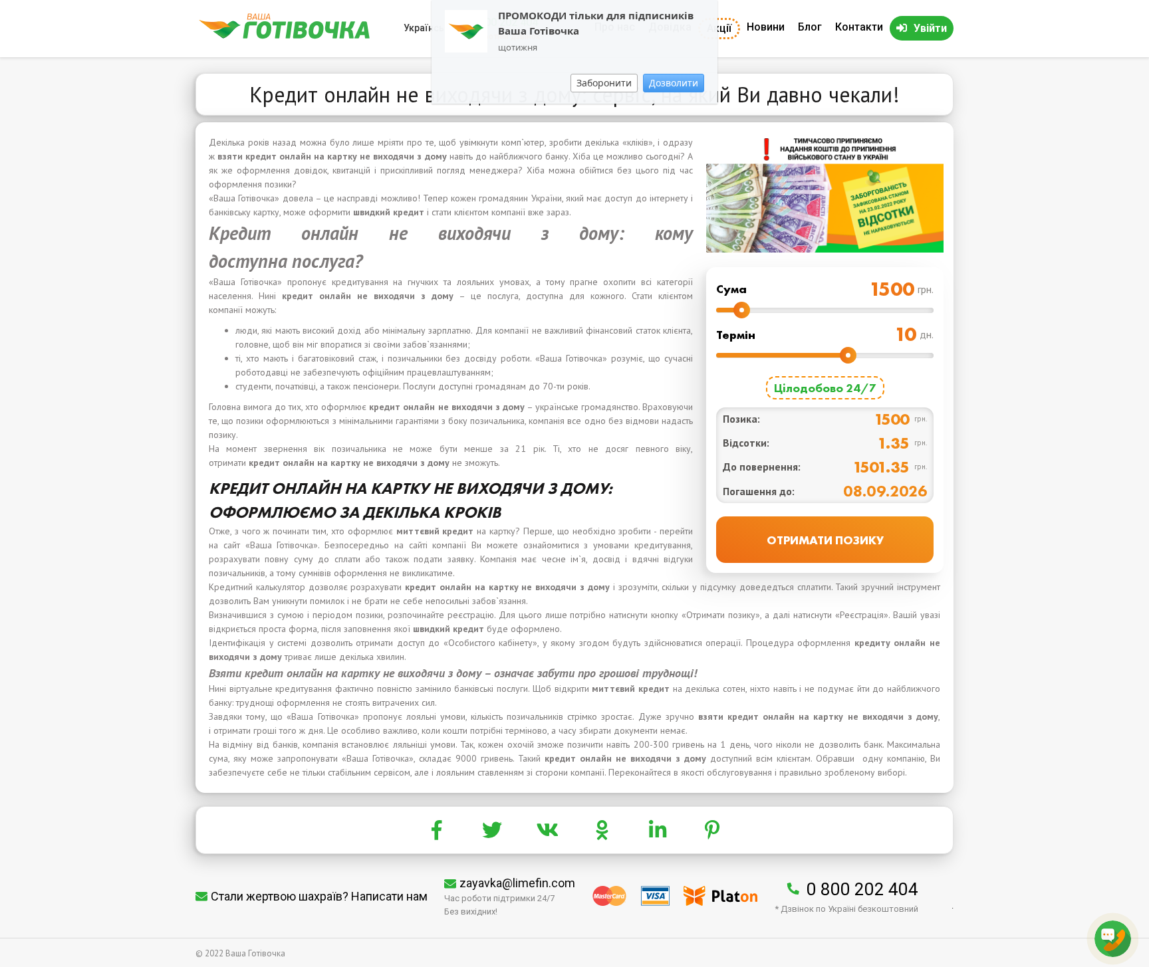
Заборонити (604, 82)
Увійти (930, 28)
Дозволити (673, 82)
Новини (766, 27)
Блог (810, 27)
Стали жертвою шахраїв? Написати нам (319, 896)
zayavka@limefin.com (517, 883)
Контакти (859, 27)
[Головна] (284, 35)
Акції (719, 28)
